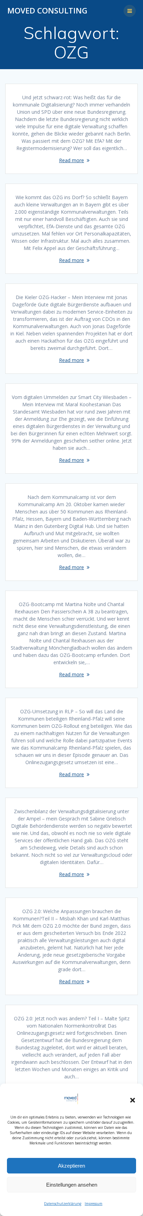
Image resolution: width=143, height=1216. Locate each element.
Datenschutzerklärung (62, 1203)
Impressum (93, 1203)
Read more (71, 160)
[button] (132, 1100)
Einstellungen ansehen (71, 1185)
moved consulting (47, 11)
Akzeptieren (71, 1166)
